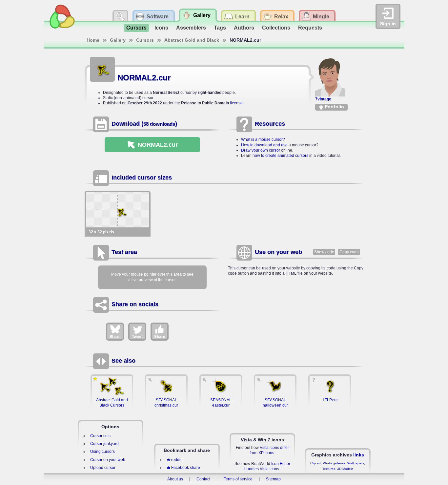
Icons (161, 28)
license (236, 103)
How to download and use (264, 145)
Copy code (349, 252)
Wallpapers (355, 463)
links (358, 454)
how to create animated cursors (280, 155)
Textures (328, 469)
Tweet (137, 336)
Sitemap (273, 479)
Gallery (118, 40)
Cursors (136, 28)
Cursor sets (100, 435)
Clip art (315, 463)
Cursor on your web (107, 459)
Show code (324, 252)
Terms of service (238, 479)
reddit (176, 459)
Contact (203, 479)
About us (175, 479)
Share (115, 336)
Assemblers (191, 28)
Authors (244, 28)
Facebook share (185, 467)
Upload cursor (102, 467)
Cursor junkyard (104, 443)
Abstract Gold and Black (191, 40)
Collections (276, 28)
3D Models (345, 469)
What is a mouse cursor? (263, 139)
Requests (310, 28)
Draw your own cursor (260, 150)
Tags (220, 28)
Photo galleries (334, 463)
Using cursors (102, 451)
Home (93, 40)
